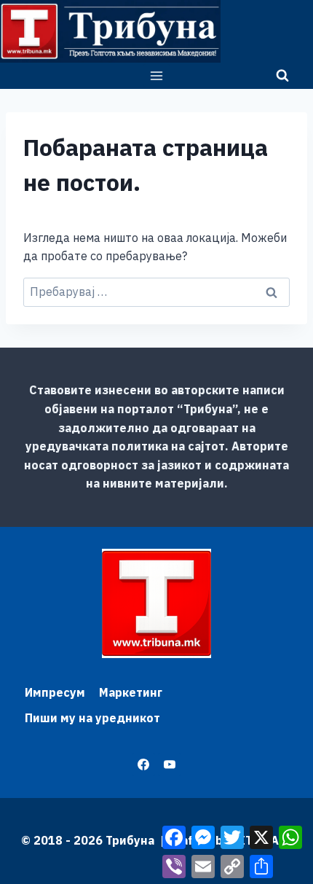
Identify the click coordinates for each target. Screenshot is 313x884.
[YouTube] (169, 764)
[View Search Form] (282, 76)
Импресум (55, 692)
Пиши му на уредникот (92, 718)
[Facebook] (143, 764)
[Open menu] (156, 75)
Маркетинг (130, 692)
